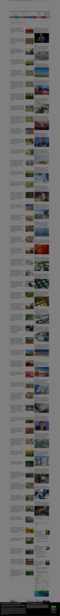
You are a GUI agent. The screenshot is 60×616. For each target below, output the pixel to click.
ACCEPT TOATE (53, 606)
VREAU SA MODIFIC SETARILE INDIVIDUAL (53, 609)
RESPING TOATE (53, 612)
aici (13, 611)
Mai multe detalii (16, 606)
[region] (30, 609)
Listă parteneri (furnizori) (30, 608)
